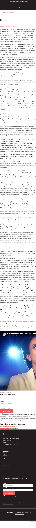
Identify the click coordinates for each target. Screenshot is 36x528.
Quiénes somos (7, 459)
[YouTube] (18, 470)
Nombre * (3, 401)
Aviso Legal (10, 512)
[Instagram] (21, 470)
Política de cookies (19, 514)
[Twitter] (15, 470)
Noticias (5, 453)
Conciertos (5, 451)
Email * (2, 405)
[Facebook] (12, 470)
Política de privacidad (20, 420)
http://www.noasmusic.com (7, 26)
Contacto (5, 457)
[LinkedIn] (23, 470)
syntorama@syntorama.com (22, 1)
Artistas (5, 455)
